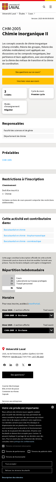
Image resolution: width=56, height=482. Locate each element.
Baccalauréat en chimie (14, 229)
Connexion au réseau (10, 391)
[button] (12, 477)
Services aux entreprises (12, 401)
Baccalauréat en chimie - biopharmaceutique (24, 235)
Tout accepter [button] (10, 464)
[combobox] (52, 407)
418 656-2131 (16, 356)
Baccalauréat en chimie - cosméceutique (22, 241)
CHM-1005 (7, 160)
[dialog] (28, 443)
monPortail (34, 303)
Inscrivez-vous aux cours (28, 81)
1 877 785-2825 (38, 356)
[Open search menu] (44, 7)
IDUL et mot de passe (10, 388)
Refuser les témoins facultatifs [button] (17, 470)
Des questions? (18, 374)
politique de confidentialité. (24, 441)
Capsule (5, 394)
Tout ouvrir (48, 310)
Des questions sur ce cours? (28, 72)
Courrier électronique (10, 386)
